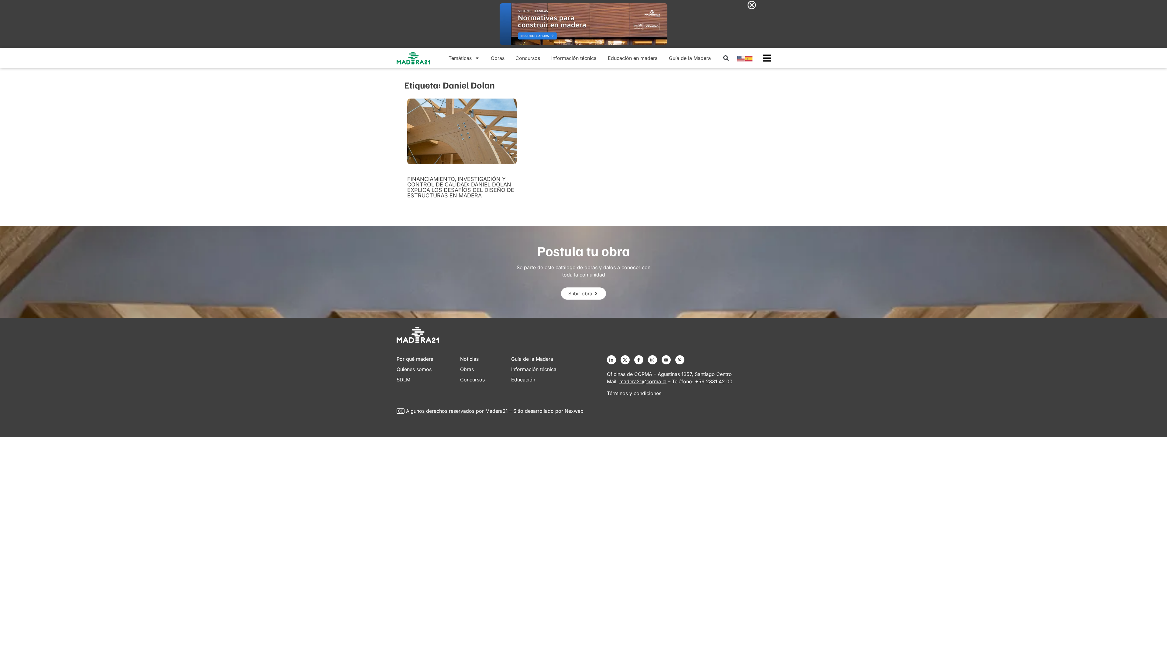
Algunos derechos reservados (440, 411)
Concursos (527, 58)
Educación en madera (633, 58)
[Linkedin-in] (611, 359)
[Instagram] (652, 359)
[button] (726, 58)
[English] (741, 58)
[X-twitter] (625, 359)
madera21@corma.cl (642, 381)
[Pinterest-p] (679, 359)
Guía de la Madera (690, 58)
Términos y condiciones (634, 393)
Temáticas (460, 58)
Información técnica (574, 58)
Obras (497, 58)
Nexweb (574, 411)
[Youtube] (666, 359)
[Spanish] (749, 58)
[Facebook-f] (638, 359)
